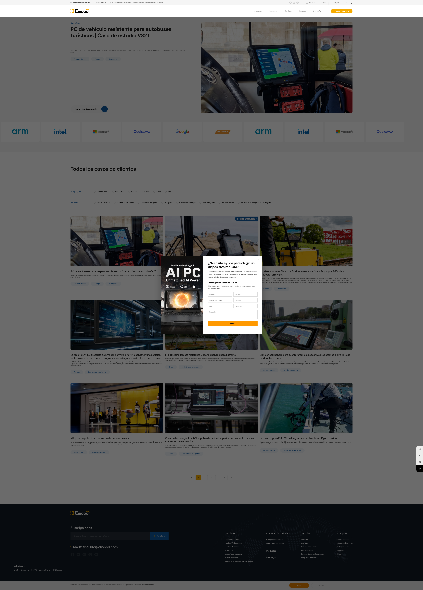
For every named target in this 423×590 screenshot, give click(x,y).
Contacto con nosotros (342, 11)
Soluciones (258, 11)
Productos (273, 11)
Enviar (232, 324)
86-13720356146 (101, 2)
